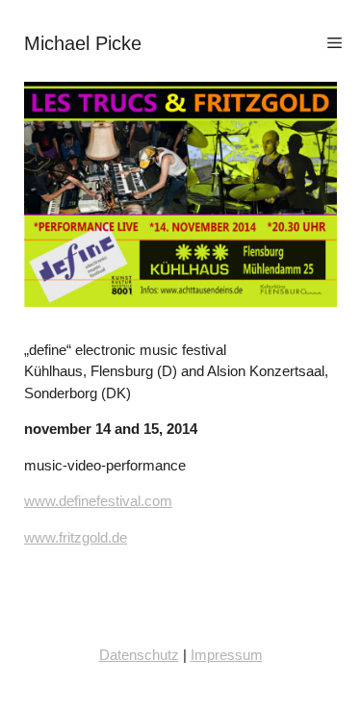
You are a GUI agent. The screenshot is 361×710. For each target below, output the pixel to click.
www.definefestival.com (98, 501)
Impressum (227, 655)
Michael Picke (83, 43)
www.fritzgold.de (75, 537)
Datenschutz (139, 655)
